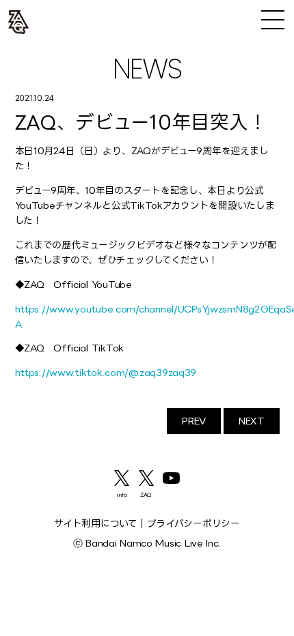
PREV (194, 421)
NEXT (252, 421)
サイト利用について (95, 523)
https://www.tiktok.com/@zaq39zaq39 (106, 372)
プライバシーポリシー (193, 523)
